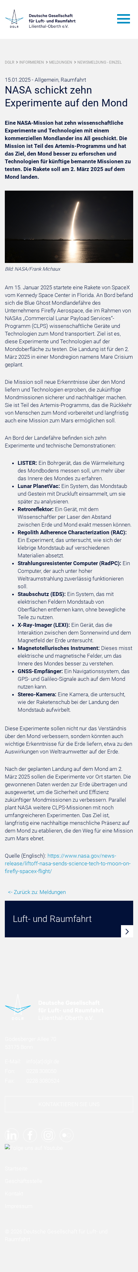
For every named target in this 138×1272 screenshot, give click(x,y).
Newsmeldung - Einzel (99, 62)
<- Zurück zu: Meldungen (37, 892)
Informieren (31, 62)
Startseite (16, 1168)
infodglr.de (42, 1061)
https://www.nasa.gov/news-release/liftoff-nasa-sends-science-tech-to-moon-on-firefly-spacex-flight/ (68, 863)
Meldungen (60, 62)
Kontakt (14, 1193)
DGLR (9, 62)
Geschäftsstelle (23, 1181)
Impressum (18, 1206)
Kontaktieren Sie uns (69, 1104)
